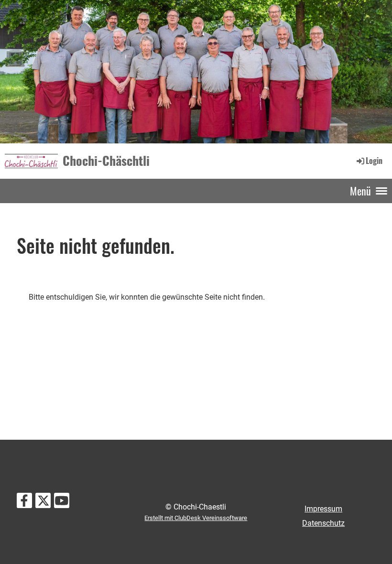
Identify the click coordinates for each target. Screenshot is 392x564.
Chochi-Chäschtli (106, 160)
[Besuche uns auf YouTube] (61, 503)
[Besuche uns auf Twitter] (43, 503)
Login (374, 160)
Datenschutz (323, 523)
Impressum (323, 508)
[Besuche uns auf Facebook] (24, 503)
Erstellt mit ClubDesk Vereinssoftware (195, 517)
